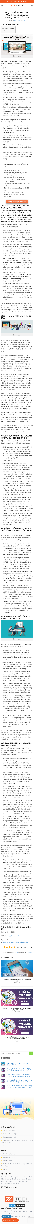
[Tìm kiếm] (32, 5)
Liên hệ (5, 1146)
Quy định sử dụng (9, 1130)
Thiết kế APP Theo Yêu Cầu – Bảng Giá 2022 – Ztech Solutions (17, 1141)
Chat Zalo (6, 1216)
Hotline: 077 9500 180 (10, 1220)
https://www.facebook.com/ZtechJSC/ (15, 942)
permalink (29, 952)
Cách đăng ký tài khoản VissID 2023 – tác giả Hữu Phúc (19, 1064)
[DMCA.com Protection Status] (17, 1205)
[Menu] (2, 5)
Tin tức (16, 952)
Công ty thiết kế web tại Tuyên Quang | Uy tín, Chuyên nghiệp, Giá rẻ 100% (19, 1086)
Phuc (23, 20)
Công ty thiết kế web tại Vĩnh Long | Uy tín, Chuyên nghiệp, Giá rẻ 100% (20, 1080)
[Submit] (31, 1053)
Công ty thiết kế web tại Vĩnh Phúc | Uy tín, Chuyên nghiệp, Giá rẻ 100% (19, 1075)
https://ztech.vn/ (13, 936)
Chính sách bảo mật (9, 1134)
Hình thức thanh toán (10, 1137)
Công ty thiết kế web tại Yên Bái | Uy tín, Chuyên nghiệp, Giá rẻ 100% (19, 1069)
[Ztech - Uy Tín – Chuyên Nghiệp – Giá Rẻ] (17, 5)
